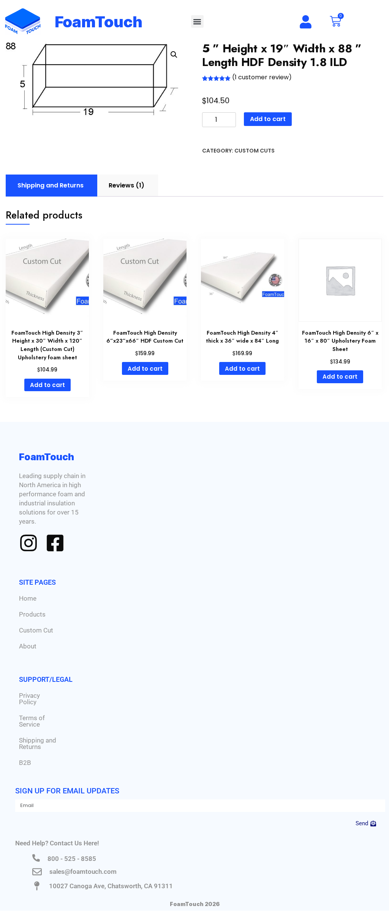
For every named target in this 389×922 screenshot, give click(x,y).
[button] (197, 21)
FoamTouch (98, 22)
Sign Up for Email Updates (67, 790)
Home (27, 598)
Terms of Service (32, 721)
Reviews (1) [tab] (126, 185)
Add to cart (268, 119)
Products (32, 614)
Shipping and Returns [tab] (50, 185)
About (27, 646)
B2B (25, 762)
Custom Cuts (254, 150)
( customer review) (262, 77)
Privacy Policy (29, 699)
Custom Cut (36, 630)
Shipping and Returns (37, 743)
